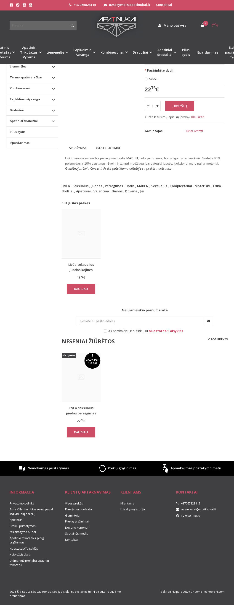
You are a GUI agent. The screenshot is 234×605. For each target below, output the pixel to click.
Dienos (117, 191)
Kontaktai (164, 5)
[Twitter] (18, 5)
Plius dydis (185, 52)
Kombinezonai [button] (112, 52)
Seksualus (80, 186)
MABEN (143, 186)
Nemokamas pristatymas (48, 468)
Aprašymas (78, 148)
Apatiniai (83, 191)
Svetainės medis (76, 533)
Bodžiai (67, 191)
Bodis (130, 186)
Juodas (96, 186)
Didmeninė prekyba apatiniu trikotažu (29, 562)
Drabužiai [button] (140, 52)
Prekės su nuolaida (78, 509)
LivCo (66, 186)
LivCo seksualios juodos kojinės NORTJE (81, 267)
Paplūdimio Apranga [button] (82, 52)
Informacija (22, 492)
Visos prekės (218, 339)
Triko (217, 186)
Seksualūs (159, 186)
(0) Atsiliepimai (108, 148)
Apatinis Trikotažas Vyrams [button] (28, 52)
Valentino (101, 191)
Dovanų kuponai (76, 527)
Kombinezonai (20, 88)
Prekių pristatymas (23, 526)
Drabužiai (17, 110)
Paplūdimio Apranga (25, 99)
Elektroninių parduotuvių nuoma (181, 592)
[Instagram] (24, 5)
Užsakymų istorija (132, 509)
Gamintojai (72, 515)
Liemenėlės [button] (55, 52)
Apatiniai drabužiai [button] (164, 52)
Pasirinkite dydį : (160, 70)
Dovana (131, 191)
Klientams (130, 492)
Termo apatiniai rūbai (26, 77)
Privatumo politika (22, 503)
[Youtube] (30, 5)
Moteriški (202, 186)
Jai (142, 191)
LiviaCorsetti (194, 131)
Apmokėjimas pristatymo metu (195, 468)
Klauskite (197, 117)
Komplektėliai (181, 186)
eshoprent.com (214, 592)
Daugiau (81, 289)
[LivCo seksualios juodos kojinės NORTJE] (81, 234)
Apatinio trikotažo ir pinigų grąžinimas (27, 540)
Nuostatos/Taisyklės (24, 548)
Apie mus (16, 520)
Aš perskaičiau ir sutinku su (145, 331)
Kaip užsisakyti (20, 554)
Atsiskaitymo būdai (23, 532)
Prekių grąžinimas (121, 468)
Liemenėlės (18, 66)
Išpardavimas (207, 52)
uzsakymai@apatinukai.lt (129, 5)
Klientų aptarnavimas (88, 492)
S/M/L (153, 79)
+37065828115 (84, 5)
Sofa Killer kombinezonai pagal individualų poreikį (31, 511)
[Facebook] (11, 5)
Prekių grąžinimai (77, 521)
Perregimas (114, 186)
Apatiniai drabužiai (24, 121)
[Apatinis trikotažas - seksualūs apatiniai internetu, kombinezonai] (117, 25)
